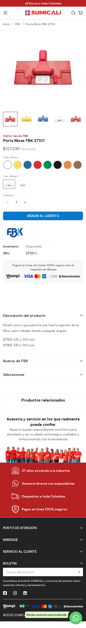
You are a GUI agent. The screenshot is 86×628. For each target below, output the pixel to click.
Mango (9, 184)
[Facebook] (5, 593)
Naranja (68, 165)
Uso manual (23, 184)
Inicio (6, 24)
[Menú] (5, 12)
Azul (28, 165)
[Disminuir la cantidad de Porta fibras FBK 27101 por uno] (7, 202)
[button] (73, 12)
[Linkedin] (25, 593)
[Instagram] (15, 593)
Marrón (78, 165)
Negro (58, 165)
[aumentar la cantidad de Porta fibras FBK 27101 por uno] (25, 202)
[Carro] (80, 12)
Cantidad (8, 195)
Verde (48, 165)
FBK (17, 24)
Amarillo (18, 165)
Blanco (8, 165)
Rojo (38, 165)
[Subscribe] (78, 572)
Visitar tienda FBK (15, 136)
